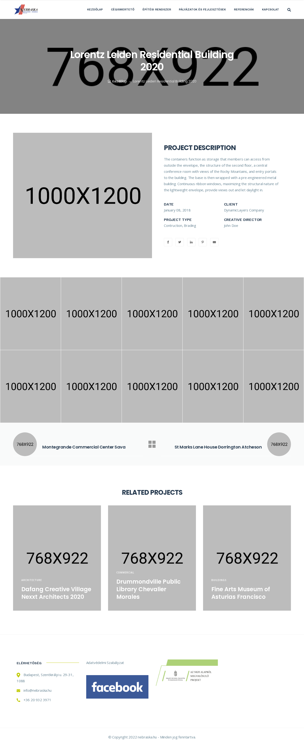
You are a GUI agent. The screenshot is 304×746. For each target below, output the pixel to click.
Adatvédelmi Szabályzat (105, 662)
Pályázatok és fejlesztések (202, 9)
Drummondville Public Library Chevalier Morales (148, 589)
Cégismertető (122, 9)
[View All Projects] (152, 444)
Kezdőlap (95, 9)
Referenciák (244, 9)
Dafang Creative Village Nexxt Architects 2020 (56, 593)
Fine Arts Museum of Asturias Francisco (240, 593)
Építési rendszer (156, 9)
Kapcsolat (270, 9)
